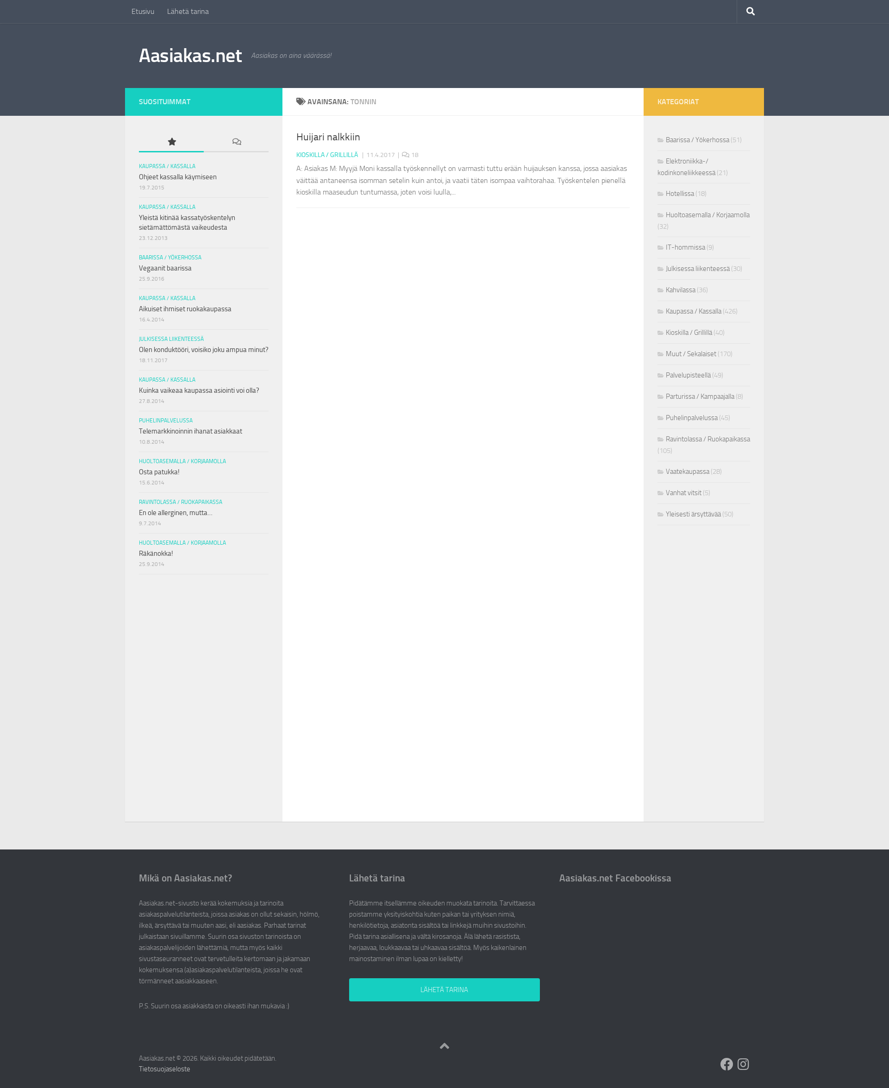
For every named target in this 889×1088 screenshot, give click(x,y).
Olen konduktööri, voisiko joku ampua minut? (204, 350)
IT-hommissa (685, 247)
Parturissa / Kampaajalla (700, 396)
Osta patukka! (159, 472)
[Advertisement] (203, 641)
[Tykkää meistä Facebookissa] (726, 1064)
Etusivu (142, 11)
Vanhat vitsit (683, 493)
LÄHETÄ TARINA (444, 990)
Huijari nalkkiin (328, 137)
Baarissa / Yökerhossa (170, 257)
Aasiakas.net (190, 55)
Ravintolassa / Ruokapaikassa (180, 502)
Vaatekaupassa (687, 471)
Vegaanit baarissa (165, 268)
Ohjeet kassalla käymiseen (178, 177)
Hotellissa (680, 193)
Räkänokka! (156, 553)
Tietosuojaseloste (164, 1069)
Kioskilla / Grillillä (327, 155)
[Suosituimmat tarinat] (171, 142)
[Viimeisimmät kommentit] (236, 142)
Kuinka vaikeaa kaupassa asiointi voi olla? (199, 390)
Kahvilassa (680, 290)
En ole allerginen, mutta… (176, 513)
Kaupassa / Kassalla (167, 166)
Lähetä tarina (188, 11)
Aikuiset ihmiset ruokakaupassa (185, 309)
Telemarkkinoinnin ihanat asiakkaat (190, 431)
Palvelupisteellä (688, 375)
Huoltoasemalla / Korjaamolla (182, 461)
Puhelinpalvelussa (166, 420)
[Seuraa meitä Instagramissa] (743, 1064)
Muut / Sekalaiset (691, 354)
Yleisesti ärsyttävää (693, 514)
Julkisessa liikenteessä (171, 339)
